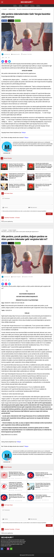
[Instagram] (8, 549)
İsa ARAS (45, 169)
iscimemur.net (7, 54)
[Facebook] (2, 549)
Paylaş (5, 20)
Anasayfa (5, 9)
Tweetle (12, 20)
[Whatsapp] (11, 549)
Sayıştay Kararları (11, 9)
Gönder (18, 20)
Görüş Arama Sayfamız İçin (11, 441)
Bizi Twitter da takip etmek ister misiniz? (14, 137)
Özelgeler (14, 230)
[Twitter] (5, 549)
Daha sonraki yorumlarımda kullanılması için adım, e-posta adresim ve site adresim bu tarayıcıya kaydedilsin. (24, 211)
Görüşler (10, 230)
